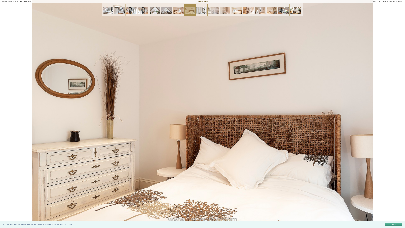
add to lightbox (381, 2)
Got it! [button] (393, 224)
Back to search (9, 2)
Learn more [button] (68, 224)
